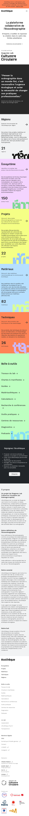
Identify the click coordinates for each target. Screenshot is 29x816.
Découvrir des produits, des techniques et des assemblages (11, 322)
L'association (5, 723)
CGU (2, 738)
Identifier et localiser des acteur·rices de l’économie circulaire (12, 169)
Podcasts (5, 433)
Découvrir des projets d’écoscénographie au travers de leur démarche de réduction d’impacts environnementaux (11, 221)
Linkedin (3, 747)
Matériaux (4, 671)
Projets (3, 668)
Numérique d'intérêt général (10, 741)
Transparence (5, 728)
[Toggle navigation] (27, 11)
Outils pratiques (9, 414)
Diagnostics (6, 427)
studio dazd (5, 766)
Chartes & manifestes (11, 380)
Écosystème (5, 666)
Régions (3, 677)
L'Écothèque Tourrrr (7, 726)
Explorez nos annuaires (13, 44)
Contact (3, 744)
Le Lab (3, 720)
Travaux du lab (8, 373)
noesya (3, 774)
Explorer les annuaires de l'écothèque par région (9, 124)
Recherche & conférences (9, 701)
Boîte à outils (5, 684)
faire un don (19, 6)
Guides (4, 386)
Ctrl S (3, 770)
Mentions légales (6, 735)
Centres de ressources (12, 421)
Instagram (4, 750)
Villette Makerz (6, 762)
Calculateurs (7, 399)
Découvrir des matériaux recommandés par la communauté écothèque (12, 275)
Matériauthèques (9, 392)
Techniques (4, 674)
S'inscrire (14, 474)
